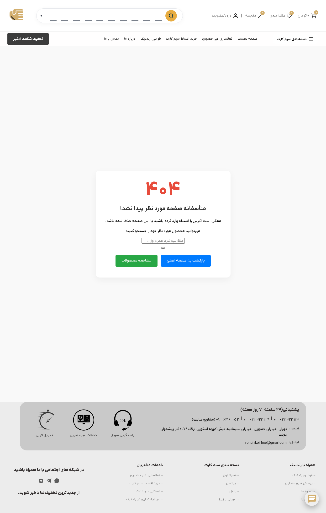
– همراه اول (231, 475)
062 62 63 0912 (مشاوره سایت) (215, 419)
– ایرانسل (232, 483)
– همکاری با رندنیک (149, 491)
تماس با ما (111, 39)
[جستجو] (171, 15)
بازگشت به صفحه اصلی (186, 260)
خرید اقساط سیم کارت (181, 39)
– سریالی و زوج (229, 499)
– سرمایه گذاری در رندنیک (144, 499)
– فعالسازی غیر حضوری (146, 475)
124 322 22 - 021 (256, 419)
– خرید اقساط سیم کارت (146, 483)
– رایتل (234, 491)
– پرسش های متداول (300, 483)
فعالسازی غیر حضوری (217, 39)
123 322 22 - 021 (286, 419)
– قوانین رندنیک (303, 475)
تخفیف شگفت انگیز (28, 39)
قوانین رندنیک (151, 39)
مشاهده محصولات (136, 260)
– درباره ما (308, 491)
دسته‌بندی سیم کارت (292, 39)
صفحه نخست (247, 39)
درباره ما (129, 39)
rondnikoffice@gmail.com (266, 442)
